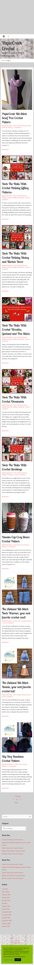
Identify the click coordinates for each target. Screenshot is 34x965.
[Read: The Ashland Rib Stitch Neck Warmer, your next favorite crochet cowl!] (17, 590)
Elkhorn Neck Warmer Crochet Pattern (13, 851)
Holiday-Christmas (18, 197)
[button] (8, 36)
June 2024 (5, 889)
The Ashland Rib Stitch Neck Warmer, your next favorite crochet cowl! (16, 613)
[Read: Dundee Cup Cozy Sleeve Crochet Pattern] (17, 518)
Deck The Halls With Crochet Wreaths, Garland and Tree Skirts (16, 329)
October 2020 (6, 918)
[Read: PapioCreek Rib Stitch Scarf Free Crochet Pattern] (17, 89)
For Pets (16, 764)
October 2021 (6, 900)
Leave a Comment (20, 475)
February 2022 (6, 894)
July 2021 (4, 903)
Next (17, 802)
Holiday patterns (7, 197)
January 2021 (6, 909)
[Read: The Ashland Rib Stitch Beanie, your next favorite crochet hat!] (17, 663)
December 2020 (6, 912)
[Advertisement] (17, 17)
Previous (17, 796)
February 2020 (6, 923)
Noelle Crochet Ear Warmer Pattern (12, 848)
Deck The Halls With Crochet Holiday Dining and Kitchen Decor (15, 257)
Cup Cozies (17, 545)
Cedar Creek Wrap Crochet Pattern (12, 840)
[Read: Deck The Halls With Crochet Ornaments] (17, 381)
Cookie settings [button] (8, 960)
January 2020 (6, 926)
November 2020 (6, 915)
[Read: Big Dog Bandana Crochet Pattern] (17, 737)
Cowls (15, 621)
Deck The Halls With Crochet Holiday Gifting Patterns (15, 188)
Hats (29, 695)
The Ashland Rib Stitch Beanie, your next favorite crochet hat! (16, 687)
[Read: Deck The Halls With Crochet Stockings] (17, 449)
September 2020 (7, 920)
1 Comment (12, 547)
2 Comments (17, 127)
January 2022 (6, 897)
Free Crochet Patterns (20, 126)
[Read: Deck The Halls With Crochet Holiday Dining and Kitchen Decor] (17, 237)
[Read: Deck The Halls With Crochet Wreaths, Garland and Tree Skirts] (17, 309)
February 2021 (6, 906)
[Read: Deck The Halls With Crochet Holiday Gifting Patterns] (17, 167)
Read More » (5, 150)
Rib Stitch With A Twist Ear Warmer (12, 854)
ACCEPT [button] (18, 959)
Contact (17, 940)
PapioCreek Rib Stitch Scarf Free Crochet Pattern (14, 118)
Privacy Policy (17, 943)
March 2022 (5, 892)
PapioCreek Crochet (12, 46)
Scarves (10, 127)
